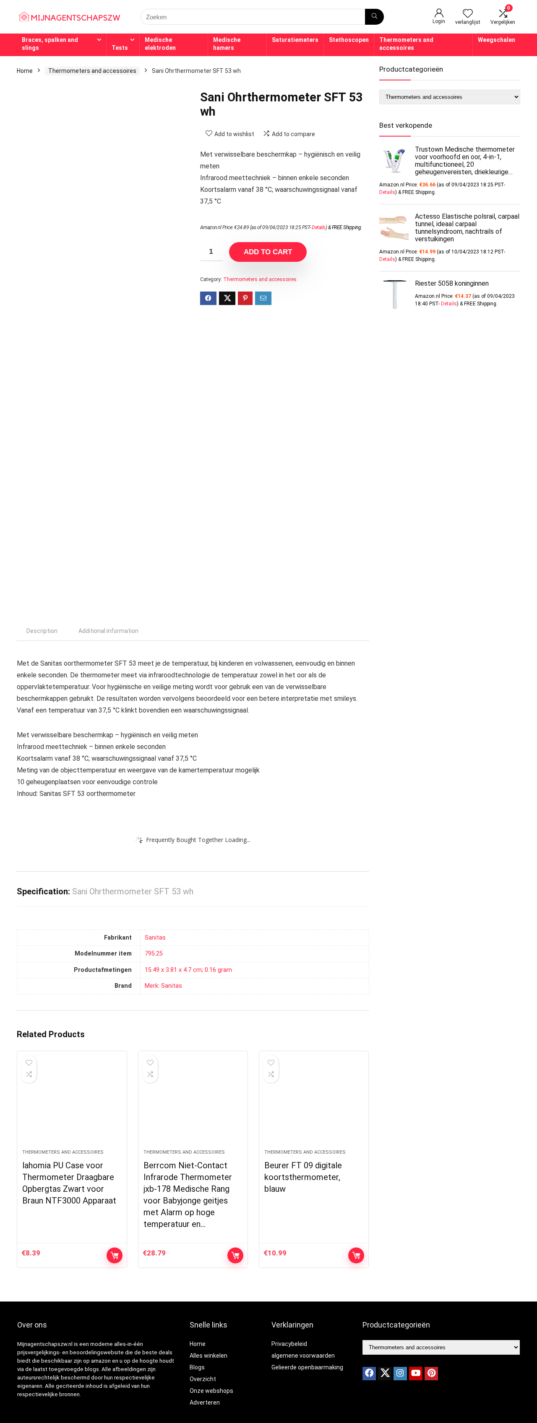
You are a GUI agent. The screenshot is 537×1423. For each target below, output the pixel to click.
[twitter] (384, 1373)
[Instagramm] (400, 1373)
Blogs (197, 1367)
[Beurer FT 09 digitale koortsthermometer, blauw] (313, 1104)
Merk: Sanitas (163, 985)
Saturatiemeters (295, 39)
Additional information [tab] (108, 631)
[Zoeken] (374, 17)
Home (25, 70)
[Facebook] (369, 1373)
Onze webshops (211, 1390)
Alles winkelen (208, 1355)
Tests (120, 47)
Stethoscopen (349, 39)
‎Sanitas (155, 937)
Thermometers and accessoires (406, 43)
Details (319, 227)
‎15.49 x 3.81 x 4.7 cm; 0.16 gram (188, 970)
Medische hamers (226, 43)
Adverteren (205, 1402)
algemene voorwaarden (303, 1355)
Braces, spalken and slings (50, 43)
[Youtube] (415, 1373)
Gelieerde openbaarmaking (307, 1367)
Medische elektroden (160, 43)
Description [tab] (41, 631)
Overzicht (203, 1379)
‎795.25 (154, 953)
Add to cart (268, 252)
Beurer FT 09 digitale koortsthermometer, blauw (303, 1177)
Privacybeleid (289, 1343)
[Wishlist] (468, 14)
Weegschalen (496, 39)
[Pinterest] (431, 1373)
